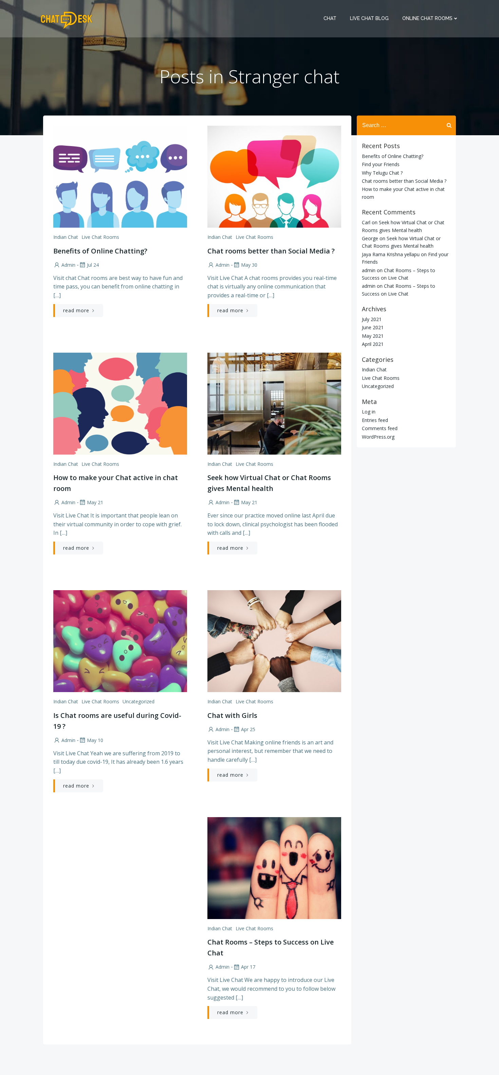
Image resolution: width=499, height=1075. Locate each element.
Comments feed (380, 428)
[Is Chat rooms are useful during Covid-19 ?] (120, 640)
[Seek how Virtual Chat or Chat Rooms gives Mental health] (274, 403)
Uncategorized (138, 701)
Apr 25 (248, 729)
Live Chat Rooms (100, 237)
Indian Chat (65, 237)
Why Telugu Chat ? (382, 173)
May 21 (95, 502)
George (370, 238)
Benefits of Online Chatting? (392, 156)
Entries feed (375, 420)
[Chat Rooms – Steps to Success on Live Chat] (274, 867)
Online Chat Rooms (427, 18)
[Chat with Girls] (274, 640)
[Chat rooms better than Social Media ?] (274, 176)
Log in (368, 411)
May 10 (95, 740)
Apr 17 (248, 967)
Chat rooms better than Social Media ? (404, 181)
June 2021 (373, 327)
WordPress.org (378, 437)
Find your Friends (381, 164)
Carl (366, 222)
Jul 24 (93, 265)
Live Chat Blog (369, 18)
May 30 (249, 265)
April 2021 (373, 344)
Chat (330, 18)
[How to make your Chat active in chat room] (120, 403)
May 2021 (373, 336)
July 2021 (372, 319)
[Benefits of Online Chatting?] (120, 176)
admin (68, 265)
